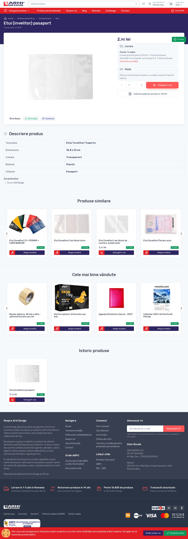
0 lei (180, 3)
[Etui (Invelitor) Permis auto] (161, 223)
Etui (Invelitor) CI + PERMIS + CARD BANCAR (24, 241)
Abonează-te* (174, 428)
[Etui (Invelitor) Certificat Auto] (72, 223)
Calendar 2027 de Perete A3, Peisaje (158, 315)
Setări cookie (74, 514)
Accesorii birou (45, 18)
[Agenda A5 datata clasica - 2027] (116, 297)
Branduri (96, 10)
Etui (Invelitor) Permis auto (157, 240)
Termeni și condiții (73, 430)
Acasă (10, 18)
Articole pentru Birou (26, 18)
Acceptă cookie (177, 533)
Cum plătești (102, 430)
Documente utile (73, 468)
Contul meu (9, 514)
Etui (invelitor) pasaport (22, 390)
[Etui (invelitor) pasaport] (27, 373)
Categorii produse (17, 10)
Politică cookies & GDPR (53, 514)
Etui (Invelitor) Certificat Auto (69, 240)
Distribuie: (15, 118)
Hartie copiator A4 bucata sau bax (70, 315)
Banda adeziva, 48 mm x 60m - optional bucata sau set (25, 315)
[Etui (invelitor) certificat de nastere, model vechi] (116, 223)
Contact (125, 10)
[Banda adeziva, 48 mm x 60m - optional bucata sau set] (27, 297)
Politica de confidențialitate (78, 435)
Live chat (179, 10)
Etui (57, 18)
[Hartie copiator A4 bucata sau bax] (72, 297)
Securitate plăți (72, 443)
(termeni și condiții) (129, 61)
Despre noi (71, 10)
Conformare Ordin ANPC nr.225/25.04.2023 (76, 462)
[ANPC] (22, 523)
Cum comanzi (102, 426)
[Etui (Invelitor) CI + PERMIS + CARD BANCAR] (27, 223)
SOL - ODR (101, 468)
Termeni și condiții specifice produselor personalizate (109, 445)
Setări (153, 533)
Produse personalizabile (49, 10)
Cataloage (111, 10)
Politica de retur (103, 439)
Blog (84, 10)
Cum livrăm (101, 435)
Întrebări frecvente (105, 460)
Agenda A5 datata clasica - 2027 (116, 314)
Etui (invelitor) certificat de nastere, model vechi (113, 241)
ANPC (98, 464)
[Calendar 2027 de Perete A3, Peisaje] (161, 297)
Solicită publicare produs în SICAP (150, 94)
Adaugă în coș (164, 85)
